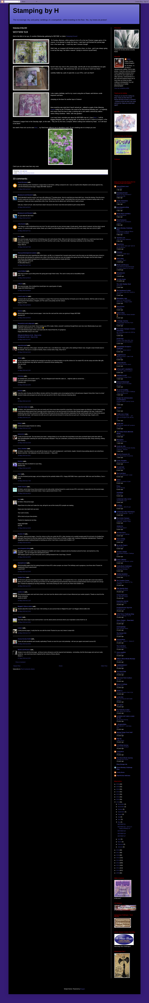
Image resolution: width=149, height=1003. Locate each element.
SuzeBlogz (120, 492)
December (121, 804)
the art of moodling (122, 390)
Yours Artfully (121, 539)
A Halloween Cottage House (124, 377)
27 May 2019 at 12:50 (24, 658)
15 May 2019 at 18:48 (24, 528)
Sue (19, 499)
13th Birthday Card (122, 500)
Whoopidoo (120, 440)
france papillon (121, 652)
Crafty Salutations (122, 201)
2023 (118, 792)
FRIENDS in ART (122, 375)
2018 (118, 850)
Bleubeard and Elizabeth (25, 195)
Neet (19, 236)
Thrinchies (119, 308)
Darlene (20, 461)
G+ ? (118, 409)
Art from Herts (121, 532)
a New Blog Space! (122, 527)
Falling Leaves (120, 740)
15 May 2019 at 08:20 (24, 290)
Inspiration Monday (122, 603)
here (35, 127)
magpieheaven (121, 355)
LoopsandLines (121, 363)
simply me (120, 526)
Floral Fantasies (122, 220)
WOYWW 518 (122, 833)
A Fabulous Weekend (122, 590)
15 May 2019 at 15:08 (24, 443)
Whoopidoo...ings (122, 298)
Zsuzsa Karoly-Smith (24, 639)
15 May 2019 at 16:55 (24, 468)
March (120, 842)
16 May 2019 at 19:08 (24, 644)
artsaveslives (121, 639)
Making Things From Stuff (124, 732)
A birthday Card (121, 468)
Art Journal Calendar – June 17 (125, 513)
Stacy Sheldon (22, 448)
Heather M (21, 534)
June (119, 819)
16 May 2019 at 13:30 (24, 622)
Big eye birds (120, 666)
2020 (118, 799)
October (120, 809)
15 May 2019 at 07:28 (24, 247)
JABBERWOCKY (122, 665)
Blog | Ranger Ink (122, 764)
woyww (32, 173)
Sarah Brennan (22, 182)
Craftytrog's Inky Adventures (126, 512)
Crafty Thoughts (122, 460)
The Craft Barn (121, 473)
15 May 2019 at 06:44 (24, 218)
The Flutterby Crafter (123, 710)
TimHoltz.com (121, 238)
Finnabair (119, 252)
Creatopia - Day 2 (121, 260)
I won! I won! (120, 734)
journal (28, 173)
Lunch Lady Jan (23, 296)
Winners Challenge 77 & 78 (124, 615)
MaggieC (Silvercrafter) (25, 606)
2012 (118, 865)
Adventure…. (120, 285)
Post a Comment (20, 662)
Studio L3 (119, 690)
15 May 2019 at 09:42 (24, 318)
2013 (118, 863)
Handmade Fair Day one (123, 575)
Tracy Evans (120, 306)
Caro (19, 474)
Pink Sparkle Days (122, 588)
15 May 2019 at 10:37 (24, 339)
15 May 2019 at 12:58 (24, 428)
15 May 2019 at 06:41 (24, 207)
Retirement (119, 634)
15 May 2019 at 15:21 (24, 455)
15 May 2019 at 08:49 (24, 305)
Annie (19, 358)
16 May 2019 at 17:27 (24, 633)
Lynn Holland (22, 271)
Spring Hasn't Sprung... (123, 719)
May (119, 822)
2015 (118, 857)
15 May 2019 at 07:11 (24, 231)
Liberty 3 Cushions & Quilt (123, 481)
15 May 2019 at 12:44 (24, 401)
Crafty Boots (121, 772)
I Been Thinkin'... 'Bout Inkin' (125, 620)
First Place (119, 188)
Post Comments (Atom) (28, 669)
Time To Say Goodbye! (123, 746)
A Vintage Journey (122, 321)
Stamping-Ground (71, 36)
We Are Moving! (121, 487)
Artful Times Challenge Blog (125, 614)
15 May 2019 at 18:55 (24, 557)
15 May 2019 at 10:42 (24, 352)
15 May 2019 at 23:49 (24, 571)
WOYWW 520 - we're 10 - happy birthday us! (125, 827)
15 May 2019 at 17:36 (24, 481)
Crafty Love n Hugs (123, 414)
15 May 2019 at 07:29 (24, 265)
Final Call (119, 274)
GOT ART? (120, 705)
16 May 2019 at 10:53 (24, 586)
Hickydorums (121, 273)
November (121, 807)
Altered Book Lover (123, 186)
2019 (118, 802)
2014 (118, 860)
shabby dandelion (122, 574)
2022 (118, 794)
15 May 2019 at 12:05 (24, 385)
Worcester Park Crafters (124, 678)
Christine (20, 376)
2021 (118, 797)
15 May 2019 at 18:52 (24, 542)
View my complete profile (121, 88)
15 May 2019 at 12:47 (24, 417)
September (121, 812)
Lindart (20, 628)
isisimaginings (121, 627)
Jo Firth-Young (121, 279)
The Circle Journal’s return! (124, 364)
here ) (96, 117)
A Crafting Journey (122, 745)
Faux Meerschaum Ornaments (125, 455)
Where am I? (120, 654)
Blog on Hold (120, 686)
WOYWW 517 (122, 836)
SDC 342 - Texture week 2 (124, 350)
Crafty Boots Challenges (124, 566)
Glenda (20, 311)
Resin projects (120, 540)
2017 (118, 852)
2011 (118, 868)
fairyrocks (21, 434)
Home (61, 666)
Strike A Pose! (120, 547)
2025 (118, 786)
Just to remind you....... (123, 647)
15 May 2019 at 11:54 (24, 370)
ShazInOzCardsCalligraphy (26, 323)
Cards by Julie (121, 446)
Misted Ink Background (123, 462)
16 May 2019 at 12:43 (24, 611)
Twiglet (20, 617)
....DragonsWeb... (122, 724)
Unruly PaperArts (122, 595)
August (120, 814)
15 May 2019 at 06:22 (24, 189)
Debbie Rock (22, 577)
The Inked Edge (121, 671)
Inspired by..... (120, 209)
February (120, 844)
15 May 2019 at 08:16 (24, 278)
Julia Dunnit (21, 224)
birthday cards (22, 173)
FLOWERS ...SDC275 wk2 (124, 507)
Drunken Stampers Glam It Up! (125, 692)
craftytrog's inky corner (124, 499)
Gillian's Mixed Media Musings (126, 659)
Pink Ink (119, 739)
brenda (20, 390)
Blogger (82, 989)
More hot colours (121, 202)
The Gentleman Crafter (124, 290)
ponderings (120, 338)
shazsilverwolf (22, 345)
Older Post (104, 666)
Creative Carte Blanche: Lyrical (125, 561)
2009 (118, 873)
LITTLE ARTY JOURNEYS (124, 369)
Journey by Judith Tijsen (123, 253)
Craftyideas (120, 751)
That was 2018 (120, 435)
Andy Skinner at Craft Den (123, 711)
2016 (118, 855)
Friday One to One (122, 441)
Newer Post (16, 666)
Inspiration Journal (122, 601)
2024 (118, 789)
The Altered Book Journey (125, 758)
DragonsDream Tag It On (124, 607)
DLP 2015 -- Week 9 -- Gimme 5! (125, 641)
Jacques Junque (122, 551)
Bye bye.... (119, 679)
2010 (118, 870)
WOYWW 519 (122, 831)
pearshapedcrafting (24, 548)
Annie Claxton (22, 486)
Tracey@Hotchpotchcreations (27, 253)
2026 (118, 784)
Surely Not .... (120, 660)
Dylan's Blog (120, 313)
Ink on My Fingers (122, 545)
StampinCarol (22, 563)
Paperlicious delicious (123, 775)
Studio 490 (120, 423)
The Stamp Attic (122, 633)
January (120, 847)
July (119, 817)
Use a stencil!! (120, 622)
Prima (118, 486)
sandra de (21, 592)
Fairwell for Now (121, 609)
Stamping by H (36, 10)
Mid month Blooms (121, 215)
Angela (53, 109)
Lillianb (20, 284)
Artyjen (119, 407)
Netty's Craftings (122, 684)
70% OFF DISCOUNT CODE (124, 475)
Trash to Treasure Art (123, 454)
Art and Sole (120, 467)
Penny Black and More (124, 213)
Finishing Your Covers (122, 759)
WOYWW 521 (122, 824)
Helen (128, 59)
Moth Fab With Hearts (122, 628)
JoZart (119, 480)
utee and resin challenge (123, 534)
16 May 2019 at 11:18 (24, 600)
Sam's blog (120, 258)
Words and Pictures (24, 649)
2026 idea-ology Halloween (124, 239)
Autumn (119, 753)
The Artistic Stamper (123, 518)
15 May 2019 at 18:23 (24, 493)
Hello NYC (119, 494)
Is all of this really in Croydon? (124, 370)
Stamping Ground (122, 193)
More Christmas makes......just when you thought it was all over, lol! (125, 417)
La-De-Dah (120, 697)
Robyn (20, 423)
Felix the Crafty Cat (24, 407)
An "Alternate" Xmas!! (122, 596)
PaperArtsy (120, 244)
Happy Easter (120, 673)
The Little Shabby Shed (124, 284)
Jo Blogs (119, 505)
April (119, 839)
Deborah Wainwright (123, 382)
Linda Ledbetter (121, 559)
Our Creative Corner (123, 580)
